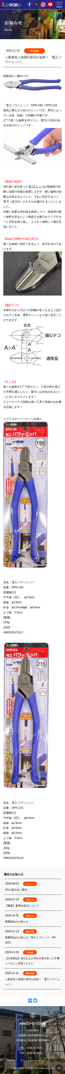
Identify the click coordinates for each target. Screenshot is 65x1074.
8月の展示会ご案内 (32, 887)
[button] (59, 3)
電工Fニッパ (36, 186)
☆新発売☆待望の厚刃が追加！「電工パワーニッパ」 (32, 978)
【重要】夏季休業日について (32, 902)
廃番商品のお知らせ (32, 918)
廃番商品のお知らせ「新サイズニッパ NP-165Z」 (32, 937)
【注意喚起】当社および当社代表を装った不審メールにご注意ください (32, 958)
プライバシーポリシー (32, 1060)
